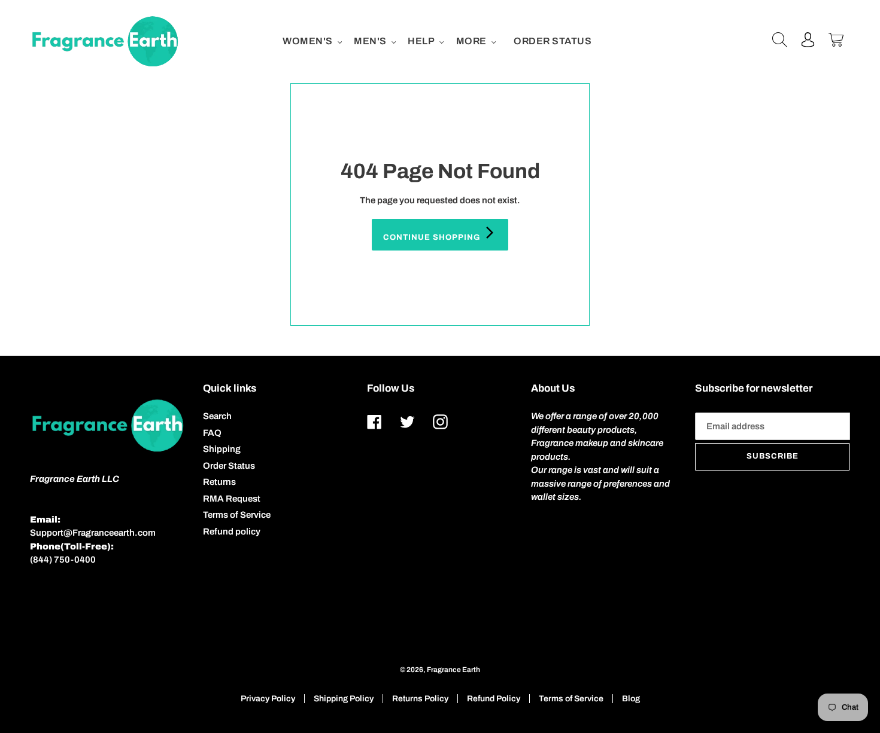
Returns (219, 482)
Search (217, 416)
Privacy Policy (268, 698)
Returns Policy (420, 698)
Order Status (229, 466)
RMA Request (231, 498)
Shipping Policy (344, 698)
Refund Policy (493, 698)
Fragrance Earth (453, 669)
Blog (631, 698)
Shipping (222, 449)
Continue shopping (433, 237)
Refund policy (231, 531)
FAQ (212, 433)
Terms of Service (237, 515)
